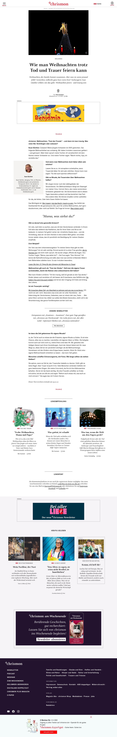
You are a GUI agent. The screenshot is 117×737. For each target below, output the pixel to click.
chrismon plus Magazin (18, 692)
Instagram (83, 486)
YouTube (8, 711)
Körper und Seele (69, 673)
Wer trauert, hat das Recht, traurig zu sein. (57, 203)
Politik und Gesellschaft (56, 676)
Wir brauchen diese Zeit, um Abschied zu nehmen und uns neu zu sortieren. (56, 290)
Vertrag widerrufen (54, 687)
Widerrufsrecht (98, 685)
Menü (4, 5)
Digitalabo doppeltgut (18, 688)
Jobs (93, 696)
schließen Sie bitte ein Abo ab (69, 484)
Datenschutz (62, 685)
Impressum (51, 685)
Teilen (58, 134)
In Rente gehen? (60, 563)
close (91, 717)
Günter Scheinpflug (89, 456)
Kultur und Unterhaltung (88, 673)
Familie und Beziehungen (56, 670)
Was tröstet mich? (77, 208)
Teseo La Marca (22, 583)
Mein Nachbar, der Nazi (24, 567)
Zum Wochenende (15, 681)
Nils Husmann (60, 94)
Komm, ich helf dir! (91, 564)
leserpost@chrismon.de (53, 486)
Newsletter (12, 670)
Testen (97, 3)
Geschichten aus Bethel (91, 561)
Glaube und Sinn (76, 670)
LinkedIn (62, 488)
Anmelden (112, 4)
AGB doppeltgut (83, 685)
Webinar (11, 677)
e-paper (10, 695)
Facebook (51, 488)
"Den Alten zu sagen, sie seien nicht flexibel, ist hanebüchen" (58, 570)
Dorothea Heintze (56, 593)
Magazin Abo (51, 696)
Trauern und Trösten (76, 676)
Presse (86, 696)
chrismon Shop (64, 696)
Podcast (11, 674)
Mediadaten (77, 696)
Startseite (45, 8)
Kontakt (72, 685)
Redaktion (50, 705)
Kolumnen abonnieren (18, 684)
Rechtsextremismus (26, 563)
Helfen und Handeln (93, 670)
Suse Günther (28, 176)
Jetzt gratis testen (48, 732)
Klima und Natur (53, 673)
